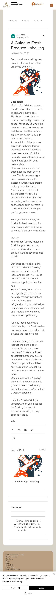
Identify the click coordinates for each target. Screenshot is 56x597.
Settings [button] (28, 593)
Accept (41, 588)
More (36, 20)
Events (25, 20)
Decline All (15, 588)
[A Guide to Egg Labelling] (28, 466)
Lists (13, 421)
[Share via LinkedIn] (25, 429)
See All (42, 449)
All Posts (12, 20)
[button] (51, 5)
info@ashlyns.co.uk (12, 569)
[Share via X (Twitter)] (19, 429)
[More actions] (43, 36)
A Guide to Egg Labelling (25, 481)
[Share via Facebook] (12, 429)
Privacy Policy (16, 581)
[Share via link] (32, 429)
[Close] (52, 575)
